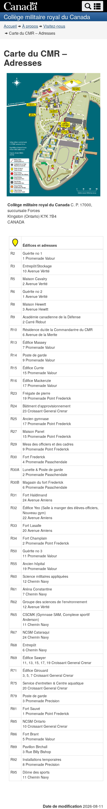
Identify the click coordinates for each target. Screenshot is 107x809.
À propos (30, 26)
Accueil (10, 26)
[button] (92, 6)
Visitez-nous (54, 26)
